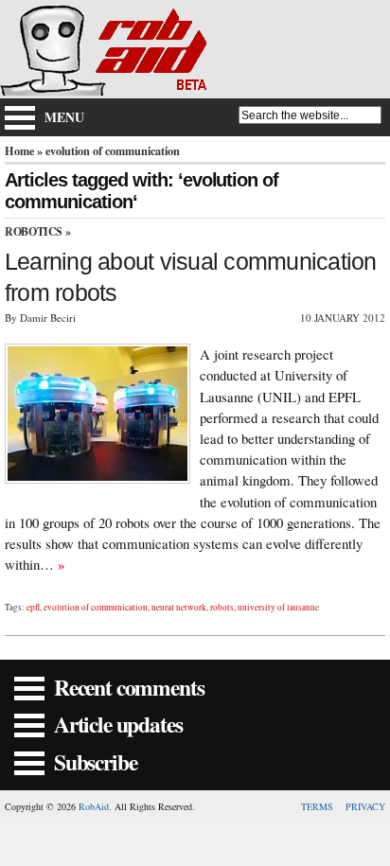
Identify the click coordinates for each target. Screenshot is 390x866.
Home (19, 150)
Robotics (33, 231)
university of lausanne (278, 607)
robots (222, 607)
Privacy (365, 806)
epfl (33, 607)
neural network (178, 607)
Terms (317, 806)
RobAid (94, 806)
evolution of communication (96, 607)
